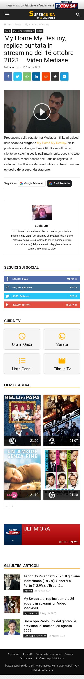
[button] (78, 14)
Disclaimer (26, 658)
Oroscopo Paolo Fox (35, 635)
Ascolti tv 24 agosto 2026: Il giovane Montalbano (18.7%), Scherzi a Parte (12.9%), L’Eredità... (51, 581)
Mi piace (72, 278)
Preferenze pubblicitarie (50, 658)
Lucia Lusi (13, 67)
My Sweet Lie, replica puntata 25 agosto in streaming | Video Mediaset (48, 603)
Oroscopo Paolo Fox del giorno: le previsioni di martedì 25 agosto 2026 (49, 626)
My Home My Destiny (37, 24)
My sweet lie (31, 613)
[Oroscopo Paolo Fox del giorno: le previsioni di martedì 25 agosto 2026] (12, 627)
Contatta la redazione (48, 654)
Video (39, 30)
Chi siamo (13, 654)
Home (7, 24)
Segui (73, 287)
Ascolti (28, 590)
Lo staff (27, 654)
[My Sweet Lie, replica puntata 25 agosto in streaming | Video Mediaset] (12, 604)
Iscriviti (71, 304)
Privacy (69, 654)
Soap (18, 24)
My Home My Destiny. (52, 143)
